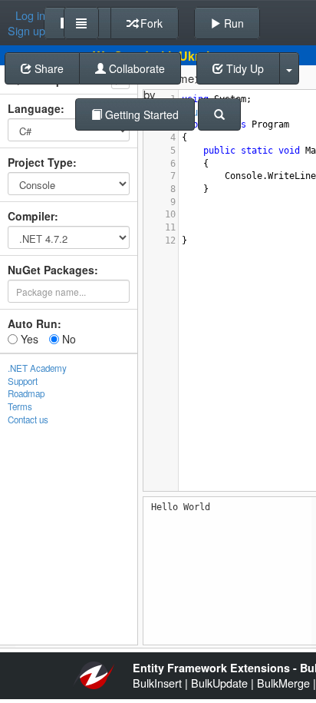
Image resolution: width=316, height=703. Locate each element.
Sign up (26, 30)
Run (232, 23)
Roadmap (26, 393)
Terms (20, 406)
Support (23, 381)
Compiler (31, 216)
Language (34, 108)
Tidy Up (243, 68)
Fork (150, 23)
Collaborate (135, 68)
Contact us (28, 419)
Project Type (40, 162)
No (67, 339)
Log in (30, 15)
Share (47, 68)
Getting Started (140, 114)
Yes (28, 339)
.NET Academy (37, 368)
